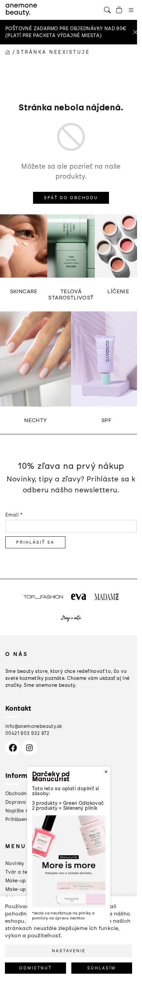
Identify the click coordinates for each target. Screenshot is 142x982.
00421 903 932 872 (27, 733)
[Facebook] (12, 747)
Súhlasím (101, 968)
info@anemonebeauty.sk (33, 726)
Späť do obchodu (71, 197)
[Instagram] (29, 747)
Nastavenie (69, 951)
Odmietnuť (35, 968)
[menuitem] (14, 863)
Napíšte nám (20, 811)
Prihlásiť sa (35, 542)
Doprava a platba (26, 802)
